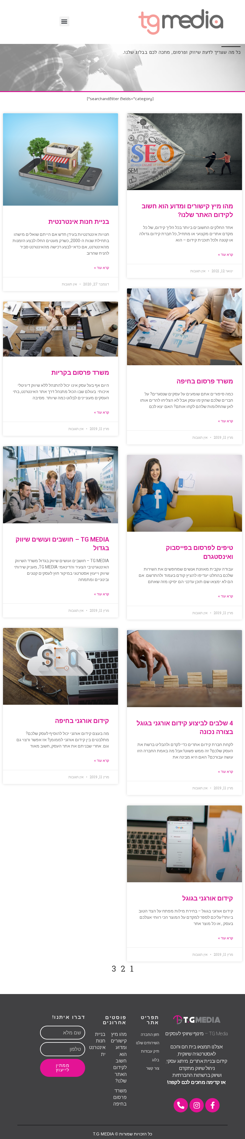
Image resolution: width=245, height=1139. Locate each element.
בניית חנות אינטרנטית (78, 221)
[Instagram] (196, 1105)
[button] (64, 21)
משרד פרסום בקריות (80, 372)
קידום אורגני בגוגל (207, 898)
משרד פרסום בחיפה (205, 381)
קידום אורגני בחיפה (82, 720)
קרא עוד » (225, 255)
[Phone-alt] (181, 1105)
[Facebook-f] (212, 1105)
